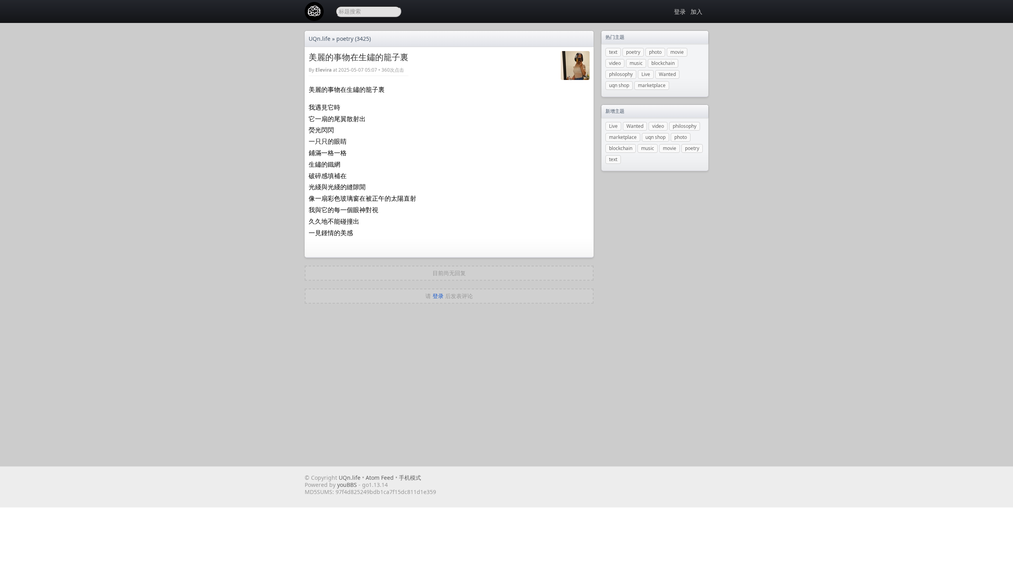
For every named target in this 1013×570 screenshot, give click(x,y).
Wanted (667, 74)
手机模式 (410, 477)
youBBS (348, 484)
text (613, 52)
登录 (680, 11)
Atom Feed (380, 477)
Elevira (323, 69)
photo (655, 52)
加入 (696, 11)
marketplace (652, 85)
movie (677, 52)
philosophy (621, 74)
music (636, 63)
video (615, 63)
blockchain (663, 63)
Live (645, 74)
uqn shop (619, 85)
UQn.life (319, 38)
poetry (344, 38)
